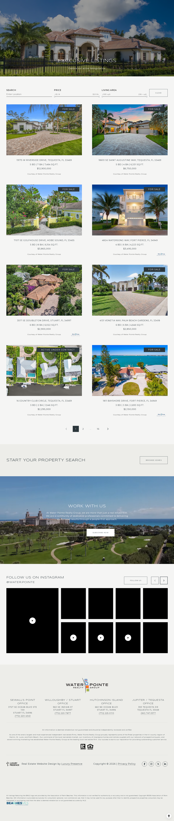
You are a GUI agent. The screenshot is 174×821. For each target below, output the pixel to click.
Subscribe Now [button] (101, 533)
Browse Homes (154, 460)
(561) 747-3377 (148, 713)
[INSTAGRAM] (151, 764)
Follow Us (135, 580)
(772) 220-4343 (23, 716)
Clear (158, 93)
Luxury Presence (71, 763)
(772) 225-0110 (106, 713)
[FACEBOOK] (144, 764)
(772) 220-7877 (63, 713)
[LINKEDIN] (165, 764)
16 (98, 429)
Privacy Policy (127, 763)
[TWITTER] (158, 764)
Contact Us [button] (71, 533)
